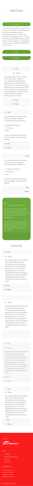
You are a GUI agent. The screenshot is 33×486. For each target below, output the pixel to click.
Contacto (6, 459)
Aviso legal (7, 461)
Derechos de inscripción (11, 457)
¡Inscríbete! (7, 454)
